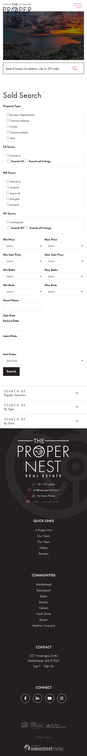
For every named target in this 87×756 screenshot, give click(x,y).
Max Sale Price (54, 254)
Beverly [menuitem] (43, 602)
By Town (9, 423)
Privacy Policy (43, 737)
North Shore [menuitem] (43, 614)
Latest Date (10, 336)
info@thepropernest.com (46, 490)
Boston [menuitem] (43, 620)
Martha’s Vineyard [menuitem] (43, 625)
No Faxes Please (46, 496)
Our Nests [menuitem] (43, 536)
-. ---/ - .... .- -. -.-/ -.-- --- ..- (46, 501)
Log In (37, 666)
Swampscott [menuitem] (43, 590)
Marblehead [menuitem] (43, 584)
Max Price (51, 239)
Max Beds (51, 285)
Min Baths (9, 270)
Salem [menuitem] (43, 596)
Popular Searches (15, 395)
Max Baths (51, 270)
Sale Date (9, 315)
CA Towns (9, 147)
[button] (75, 67)
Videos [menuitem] (43, 548)
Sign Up (49, 666)
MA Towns (9, 173)
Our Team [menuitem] (43, 542)
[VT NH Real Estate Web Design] (43, 748)
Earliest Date (11, 321)
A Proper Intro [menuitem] (43, 530)
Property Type (12, 106)
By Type (9, 409)
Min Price (9, 239)
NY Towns (9, 213)
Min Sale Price (12, 254)
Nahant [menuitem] (43, 608)
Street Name (11, 300)
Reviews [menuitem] (43, 553)
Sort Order (9, 354)
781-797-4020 (46, 484)
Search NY (17, 228)
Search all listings (39, 161)
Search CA (17, 161)
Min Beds (9, 285)
